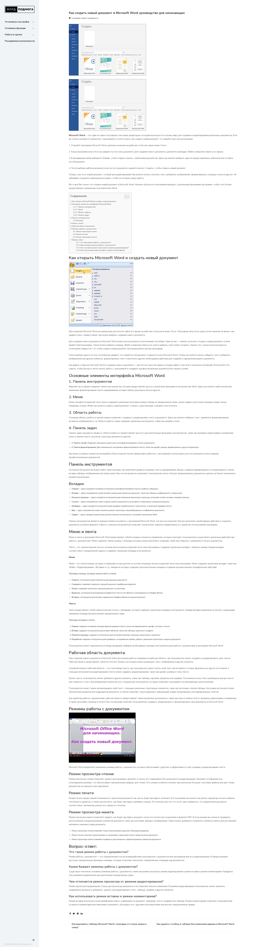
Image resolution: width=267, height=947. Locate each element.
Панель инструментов (81, 218)
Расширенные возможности (20, 41)
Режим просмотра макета (86, 237)
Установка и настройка (17, 21)
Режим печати (82, 234)
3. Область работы (83, 212)
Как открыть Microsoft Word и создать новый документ (94, 201)
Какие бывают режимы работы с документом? (98, 245)
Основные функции (15, 28)
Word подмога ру (24, 944)
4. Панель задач (82, 215)
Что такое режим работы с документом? (95, 242)
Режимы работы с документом (84, 229)
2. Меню (79, 209)
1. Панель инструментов (86, 207)
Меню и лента (77, 223)
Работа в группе (13, 34)
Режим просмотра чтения (86, 231)
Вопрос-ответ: (77, 240)
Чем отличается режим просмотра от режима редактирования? (104, 248)
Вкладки (79, 220)
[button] (125, 197)
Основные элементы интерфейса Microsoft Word (91, 204)
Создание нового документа (85, 18)
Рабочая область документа (83, 226)
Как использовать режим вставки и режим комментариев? (102, 250)
